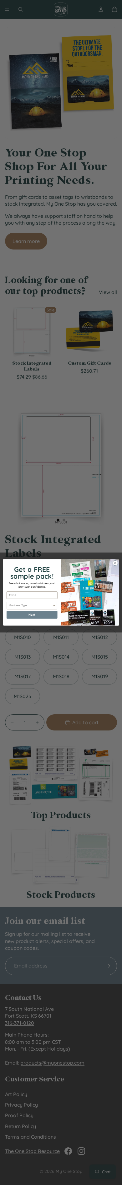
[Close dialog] (115, 563)
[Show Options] (54, 605)
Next (31, 615)
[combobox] (31, 605)
